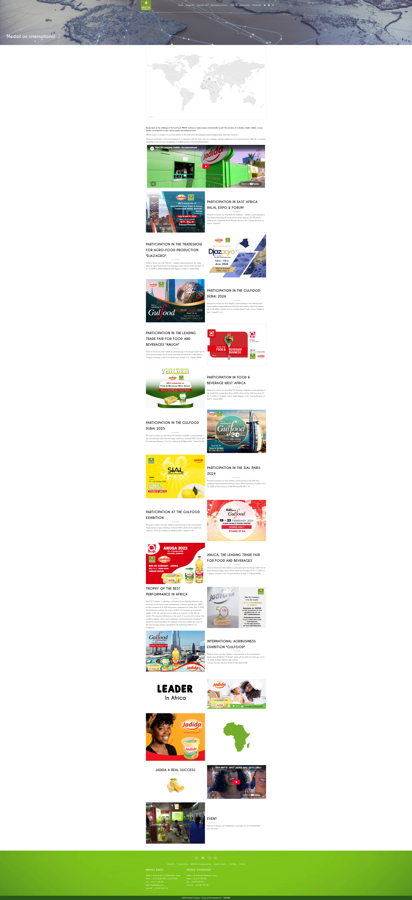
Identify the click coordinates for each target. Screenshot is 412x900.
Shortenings (245, 5)
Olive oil (233, 5)
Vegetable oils (202, 5)
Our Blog (232, 864)
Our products (182, 864)
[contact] (269, 5)
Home (180, 5)
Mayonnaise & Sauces (219, 5)
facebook (196, 858)
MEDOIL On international (200, 864)
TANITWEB (226, 898)
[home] (264, 5)
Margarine (190, 5)
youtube (203, 858)
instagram (209, 858)
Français (256, 5)
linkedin (215, 858)
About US (170, 864)
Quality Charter (220, 864)
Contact (242, 864)
